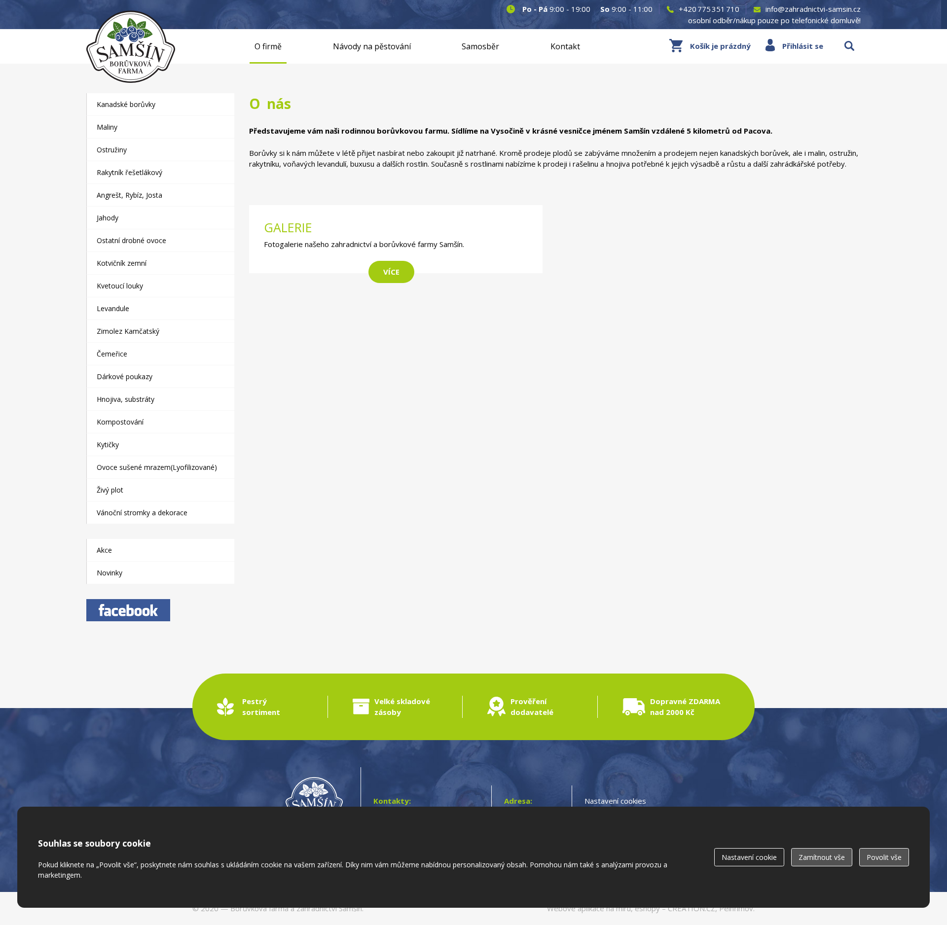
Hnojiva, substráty (125, 399)
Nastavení (749, 857)
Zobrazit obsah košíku (710, 46)
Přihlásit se (802, 46)
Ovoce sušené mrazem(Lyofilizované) (157, 467)
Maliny (107, 127)
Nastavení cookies (615, 801)
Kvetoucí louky (120, 285)
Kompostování (120, 422)
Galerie (396, 244)
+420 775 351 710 (709, 9)
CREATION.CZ (691, 908)
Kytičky (108, 444)
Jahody (107, 217)
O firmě (268, 46)
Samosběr (480, 46)
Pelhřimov (736, 908)
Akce (104, 550)
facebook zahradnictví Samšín (128, 610)
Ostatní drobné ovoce (131, 240)
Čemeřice (112, 353)
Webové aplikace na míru (589, 908)
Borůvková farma (259, 908)
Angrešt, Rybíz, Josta (129, 195)
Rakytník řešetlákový (129, 172)
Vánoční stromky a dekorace (142, 512)
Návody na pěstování (372, 46)
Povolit (884, 857)
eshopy (647, 908)
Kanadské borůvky (126, 104)
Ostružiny (112, 149)
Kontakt (565, 46)
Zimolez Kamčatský (128, 331)
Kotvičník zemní (121, 263)
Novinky (109, 572)
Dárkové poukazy (124, 376)
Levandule (113, 308)
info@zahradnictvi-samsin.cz (813, 9)
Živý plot (110, 490)
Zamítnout (822, 857)
